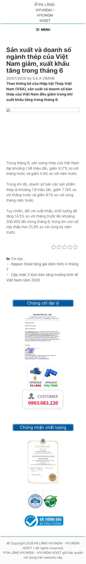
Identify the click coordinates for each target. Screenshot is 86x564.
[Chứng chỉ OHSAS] (43, 461)
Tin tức (17, 259)
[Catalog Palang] (35, 386)
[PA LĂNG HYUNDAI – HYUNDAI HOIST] (45, 12)
